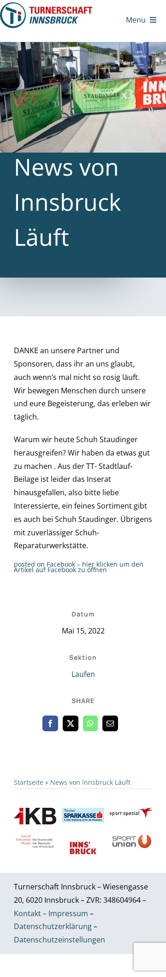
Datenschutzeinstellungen (59, 940)
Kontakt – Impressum (51, 913)
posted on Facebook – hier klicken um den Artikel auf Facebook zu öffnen (78, 567)
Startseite (28, 782)
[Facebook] (50, 723)
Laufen (83, 674)
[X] (70, 723)
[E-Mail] (110, 723)
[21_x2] (46, 6)
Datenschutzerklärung (54, 926)
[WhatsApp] (90, 723)
